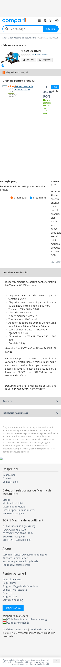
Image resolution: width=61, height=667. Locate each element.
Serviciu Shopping (13, 599)
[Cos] (51, 20)
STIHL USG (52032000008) (17, 540)
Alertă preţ (30, 60)
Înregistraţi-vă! (13, 607)
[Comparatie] (45, 20)
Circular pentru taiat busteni (19, 510)
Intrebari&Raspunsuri (15, 413)
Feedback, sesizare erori (16, 564)
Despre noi (9, 475)
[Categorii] (39, 20)
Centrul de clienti (12, 579)
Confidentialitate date (15, 629)
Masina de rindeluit (14, 506)
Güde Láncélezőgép (18, 622)
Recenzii (7, 401)
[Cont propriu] (56, 20)
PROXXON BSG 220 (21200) (18, 533)
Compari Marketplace (15, 589)
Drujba (6, 499)
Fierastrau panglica (13, 513)
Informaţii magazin (11, 95)
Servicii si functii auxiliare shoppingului (25, 554)
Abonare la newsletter (15, 558)
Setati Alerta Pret (58, 261)
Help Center (9, 582)
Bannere (7, 593)
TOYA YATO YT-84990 (14, 529)
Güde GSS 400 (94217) (15, 536)
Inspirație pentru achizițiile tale (20, 561)
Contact (7, 478)
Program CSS (10, 596)
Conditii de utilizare (41, 629)
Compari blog (10, 481)
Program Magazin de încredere (20, 586)
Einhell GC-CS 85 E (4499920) (19, 526)
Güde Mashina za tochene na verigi (27, 619)
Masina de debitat (13, 503)
